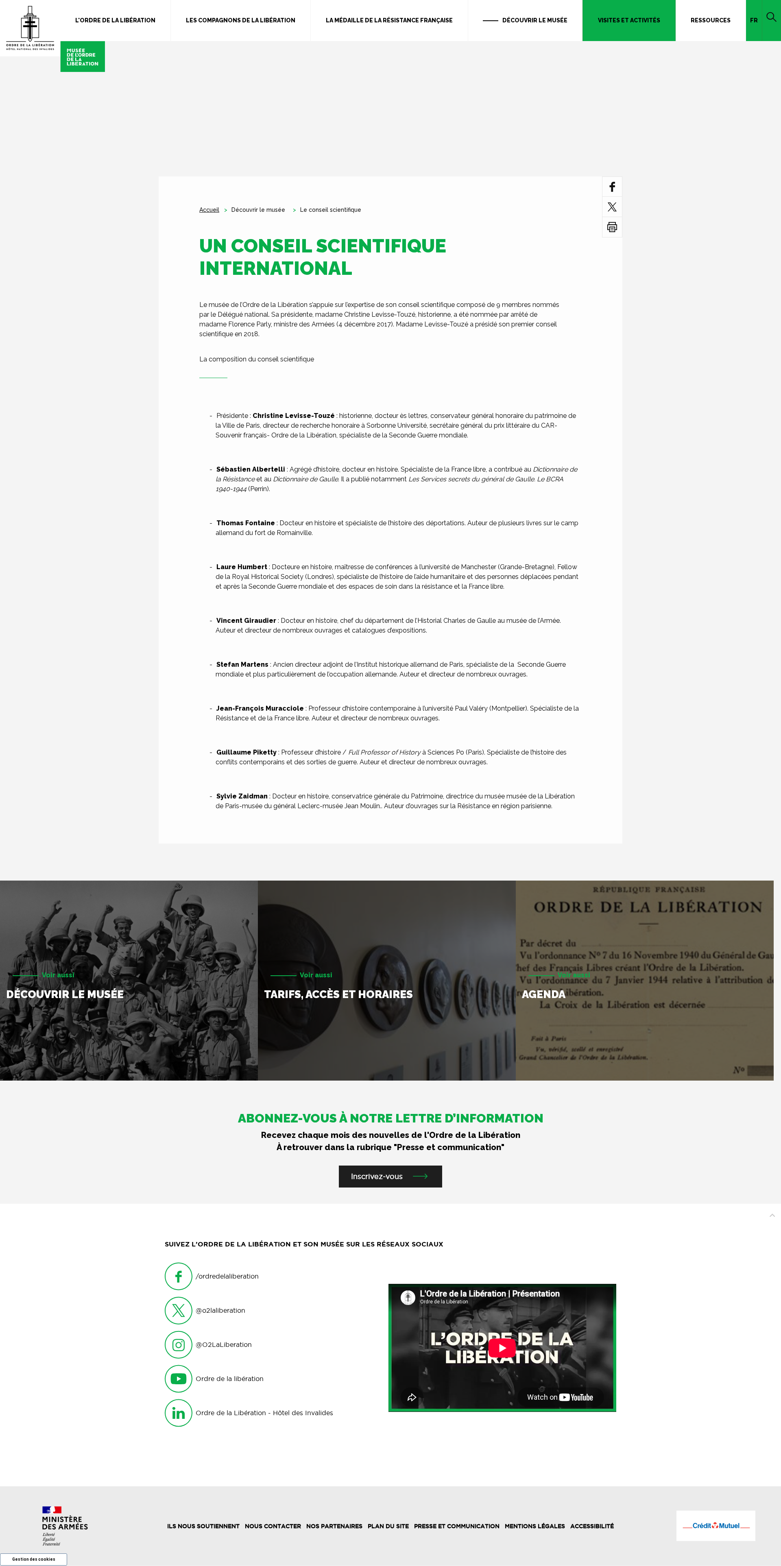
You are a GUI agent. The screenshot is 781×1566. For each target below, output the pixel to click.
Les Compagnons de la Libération (240, 20)
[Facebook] (612, 186)
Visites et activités (629, 20)
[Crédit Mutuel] (716, 1525)
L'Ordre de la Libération (115, 20)
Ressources (711, 20)
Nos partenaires (334, 1526)
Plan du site (388, 1526)
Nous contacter (273, 1526)
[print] (612, 227)
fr (754, 20)
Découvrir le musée (534, 20)
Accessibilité (592, 1526)
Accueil (209, 210)
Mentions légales (535, 1526)
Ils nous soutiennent (203, 1526)
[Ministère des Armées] (65, 1526)
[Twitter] (612, 207)
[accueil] (52, 36)
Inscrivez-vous (377, 1176)
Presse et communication (457, 1526)
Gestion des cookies (33, 1559)
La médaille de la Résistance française (389, 20)
